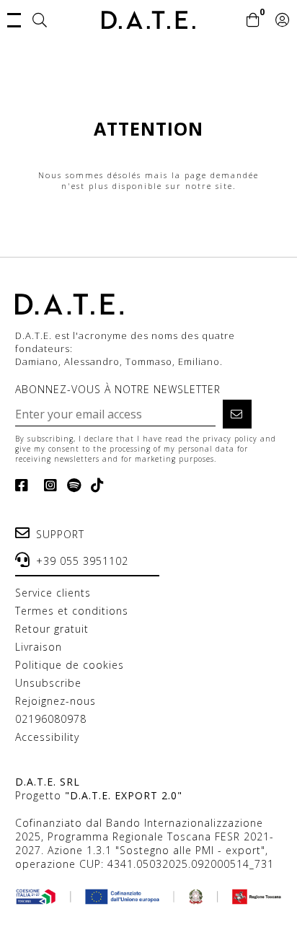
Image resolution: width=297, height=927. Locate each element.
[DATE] (148, 20)
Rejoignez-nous (55, 701)
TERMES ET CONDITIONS (71, 611)
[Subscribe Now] (237, 414)
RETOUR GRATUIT (52, 629)
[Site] (40, 21)
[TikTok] (95, 485)
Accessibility (47, 737)
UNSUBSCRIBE (48, 683)
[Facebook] (25, 485)
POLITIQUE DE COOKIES (69, 665)
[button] (14, 19)
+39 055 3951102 (82, 561)
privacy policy (230, 439)
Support (60, 534)
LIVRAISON (38, 647)
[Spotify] (71, 485)
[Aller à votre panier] (253, 21)
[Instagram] (48, 485)
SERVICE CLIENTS (53, 592)
